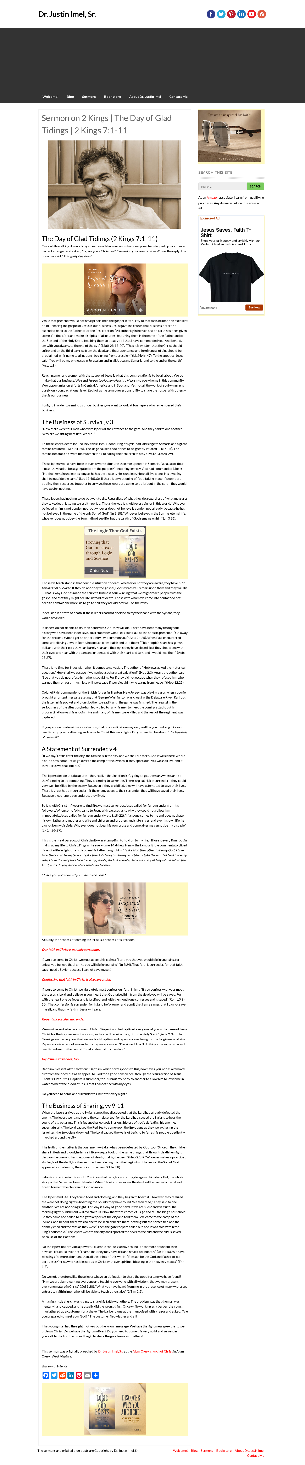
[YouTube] (251, 17)
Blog (70, 96)
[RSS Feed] (262, 17)
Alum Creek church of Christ (153, 1351)
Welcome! (51, 96)
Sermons (89, 96)
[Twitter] (221, 17)
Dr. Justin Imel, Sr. (67, 13)
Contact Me (178, 96)
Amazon (212, 197)
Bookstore (112, 96)
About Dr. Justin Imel (145, 96)
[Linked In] (241, 17)
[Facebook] (211, 17)
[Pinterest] (231, 17)
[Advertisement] (152, 59)
